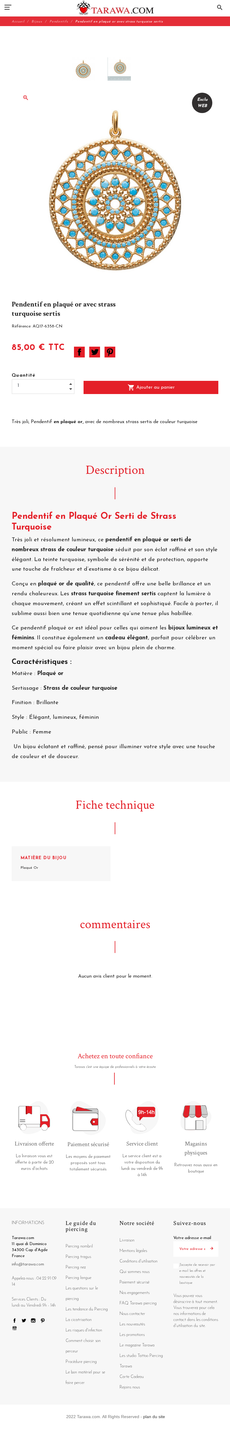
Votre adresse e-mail (192, 1238)
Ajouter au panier (151, 387)
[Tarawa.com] (115, 7)
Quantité (24, 375)
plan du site (154, 1416)
